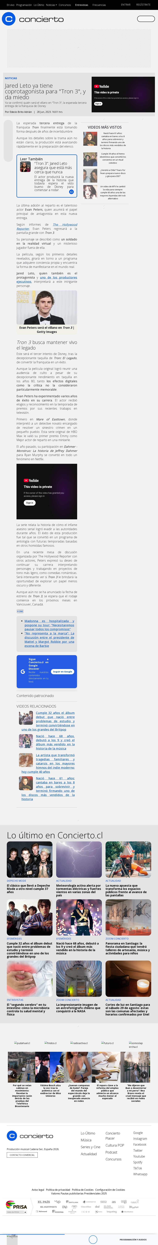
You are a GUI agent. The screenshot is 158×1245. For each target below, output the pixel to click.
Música (86, 1140)
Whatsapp (140, 1174)
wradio (74, 1207)
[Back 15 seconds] (84, 1239)
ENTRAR (125, 4)
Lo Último (39, 5)
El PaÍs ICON (85, 1215)
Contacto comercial (22, 1154)
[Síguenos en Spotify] (124, 18)
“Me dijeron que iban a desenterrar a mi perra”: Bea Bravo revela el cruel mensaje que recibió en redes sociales (135, 1093)
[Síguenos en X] (114, 18)
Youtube (139, 1156)
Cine (20, 611)
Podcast (111, 1152)
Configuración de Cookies (110, 1189)
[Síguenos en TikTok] (129, 18)
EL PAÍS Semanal (105, 1207)
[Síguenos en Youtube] (119, 18)
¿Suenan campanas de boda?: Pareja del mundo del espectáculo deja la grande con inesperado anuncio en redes (79, 1093)
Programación (24, 5)
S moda (97, 1215)
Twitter (138, 1150)
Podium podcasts (42, 1211)
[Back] (76, 1239)
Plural (71, 1215)
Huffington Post (48, 1207)
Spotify (137, 1162)
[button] (32, 1234)
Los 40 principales (58, 1202)
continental (97, 1207)
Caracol (134, 1202)
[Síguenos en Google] (100, 18)
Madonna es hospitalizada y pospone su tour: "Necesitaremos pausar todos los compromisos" (49, 625)
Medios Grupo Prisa (16, 1212)
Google (138, 1133)
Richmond (42, 1215)
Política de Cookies (83, 1189)
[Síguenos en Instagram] (105, 18)
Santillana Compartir (89, 1202)
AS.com (113, 1202)
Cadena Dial (124, 1207)
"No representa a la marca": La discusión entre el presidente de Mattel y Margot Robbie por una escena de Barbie (49, 639)
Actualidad (89, 1153)
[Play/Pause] (93, 1239)
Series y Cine (90, 1147)
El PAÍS (44, 1202)
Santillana (73, 1202)
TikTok (137, 1168)
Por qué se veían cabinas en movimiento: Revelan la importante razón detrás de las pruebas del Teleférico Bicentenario (22, 1095)
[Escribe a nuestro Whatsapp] (134, 18)
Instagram (140, 1139)
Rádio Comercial (139, 1215)
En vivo (10, 5)
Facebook (139, 1144)
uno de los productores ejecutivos (47, 279)
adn (123, 1202)
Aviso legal (38, 1189)
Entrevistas (81, 5)
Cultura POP (115, 1145)
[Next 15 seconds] (101, 1239)
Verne (114, 1207)
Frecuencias (99, 5)
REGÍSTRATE (143, 4)
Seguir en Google (62, 671)
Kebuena (135, 1207)
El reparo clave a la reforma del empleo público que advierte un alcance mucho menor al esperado (107, 1092)
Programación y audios (133, 1239)
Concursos (65, 5)
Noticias (50, 5)
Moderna (57, 1215)
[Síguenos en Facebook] (109, 18)
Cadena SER (103, 1202)
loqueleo (111, 1215)
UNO (65, 1207)
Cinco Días (86, 1207)
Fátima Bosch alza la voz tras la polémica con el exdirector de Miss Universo (50, 1090)
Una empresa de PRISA (16, 1204)
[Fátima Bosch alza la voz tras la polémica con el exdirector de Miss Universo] (50, 1067)
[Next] (110, 1239)
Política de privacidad (58, 1189)
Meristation (126, 1215)
